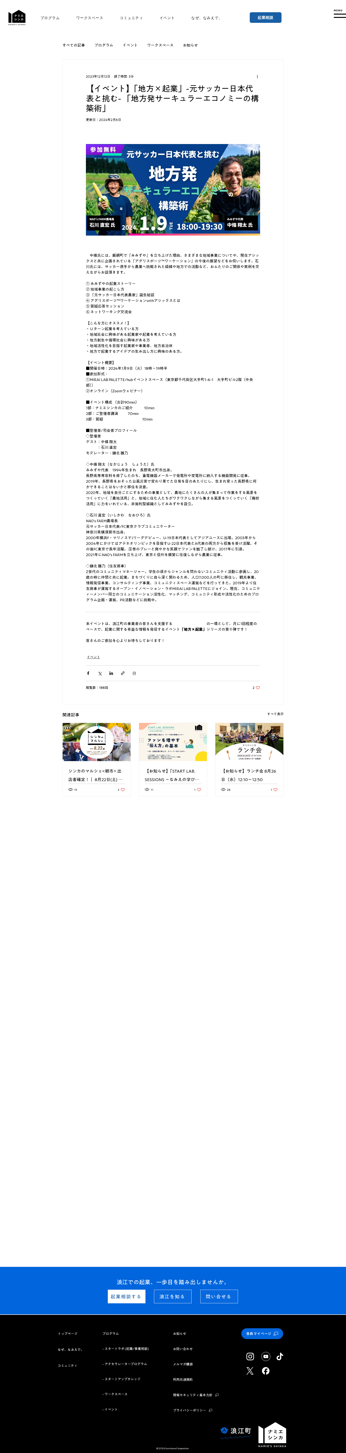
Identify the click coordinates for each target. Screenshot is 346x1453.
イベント (130, 45)
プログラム (103, 45)
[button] (339, 13)
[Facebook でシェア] (88, 673)
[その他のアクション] (257, 76)
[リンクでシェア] (123, 673)
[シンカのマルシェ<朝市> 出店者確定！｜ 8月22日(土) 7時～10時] (97, 742)
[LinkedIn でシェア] (111, 673)
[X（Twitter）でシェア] (99, 673)
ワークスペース (160, 45)
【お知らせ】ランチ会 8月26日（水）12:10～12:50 (248, 775)
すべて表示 (275, 714)
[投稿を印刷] (134, 673)
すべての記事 (73, 45)
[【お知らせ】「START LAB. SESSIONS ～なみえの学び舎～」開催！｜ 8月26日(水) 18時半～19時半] (173, 742)
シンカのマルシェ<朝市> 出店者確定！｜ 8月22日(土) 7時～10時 (94, 776)
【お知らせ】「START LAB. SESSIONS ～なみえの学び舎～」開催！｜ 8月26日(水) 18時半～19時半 (172, 776)
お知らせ (190, 45)
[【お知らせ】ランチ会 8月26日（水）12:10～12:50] (249, 742)
